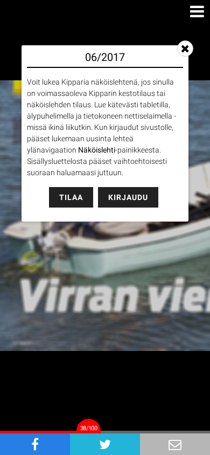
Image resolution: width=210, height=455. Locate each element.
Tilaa (71, 197)
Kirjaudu (128, 197)
